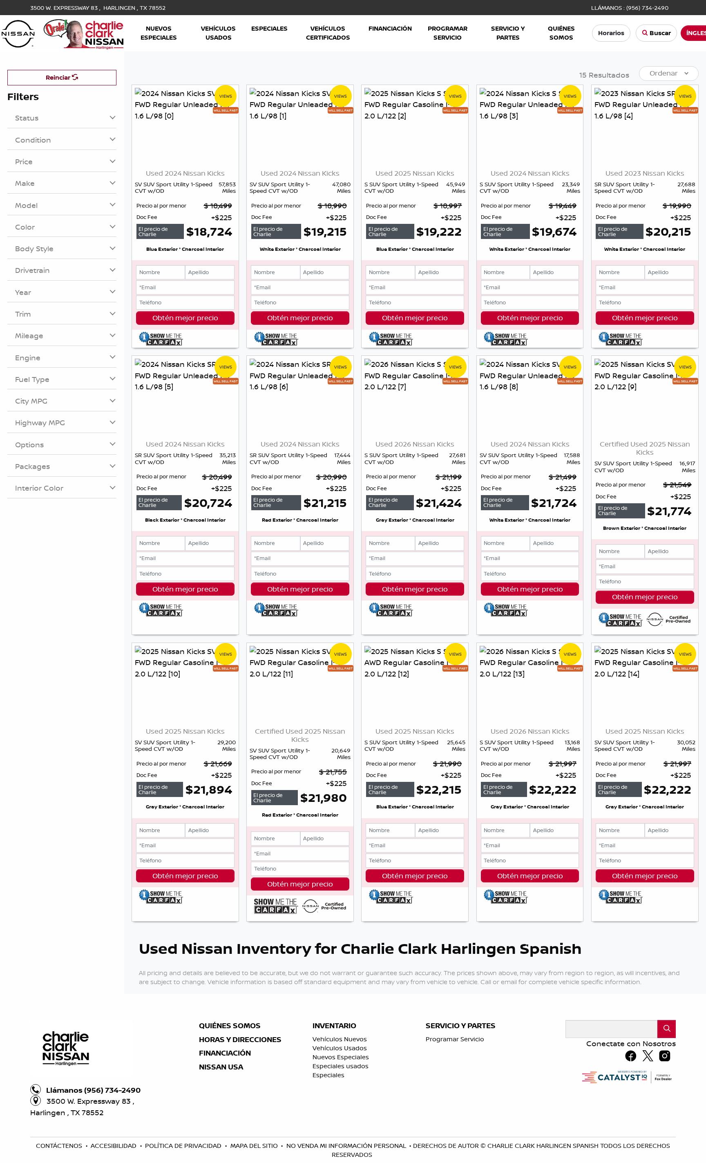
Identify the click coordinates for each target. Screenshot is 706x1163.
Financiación (225, 1053)
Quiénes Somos (230, 1026)
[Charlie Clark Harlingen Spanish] (62, 32)
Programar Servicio (455, 1039)
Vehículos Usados (340, 1048)
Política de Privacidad (184, 1145)
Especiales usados (341, 1066)
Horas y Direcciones (240, 1040)
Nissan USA (221, 1067)
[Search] (666, 1029)
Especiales (328, 1075)
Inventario (334, 1026)
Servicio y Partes (461, 1026)
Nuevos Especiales (341, 1057)
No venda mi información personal (347, 1145)
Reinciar (59, 77)
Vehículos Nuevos (340, 1039)
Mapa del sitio (254, 1145)
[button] (158, 33)
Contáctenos (60, 1145)
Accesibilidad (114, 1145)
